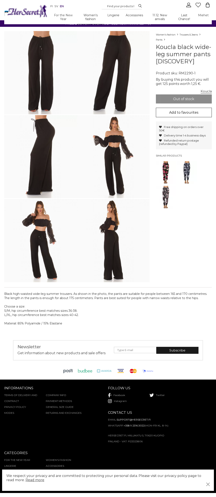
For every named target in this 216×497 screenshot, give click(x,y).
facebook (119, 395)
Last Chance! (184, 17)
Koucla (206, 91)
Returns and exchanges (63, 412)
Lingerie (113, 15)
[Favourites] (198, 7)
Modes (9, 412)
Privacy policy (15, 406)
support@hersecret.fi (134, 419)
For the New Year (63, 17)
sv (56, 6)
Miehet (203, 15)
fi (51, 6)
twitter (160, 395)
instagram (120, 401)
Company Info (56, 395)
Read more (35, 480)
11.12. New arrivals (160, 17)
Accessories (134, 15)
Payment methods (59, 401)
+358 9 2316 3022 (134, 425)
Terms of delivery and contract (20, 398)
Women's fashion (91, 17)
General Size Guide (60, 406)
